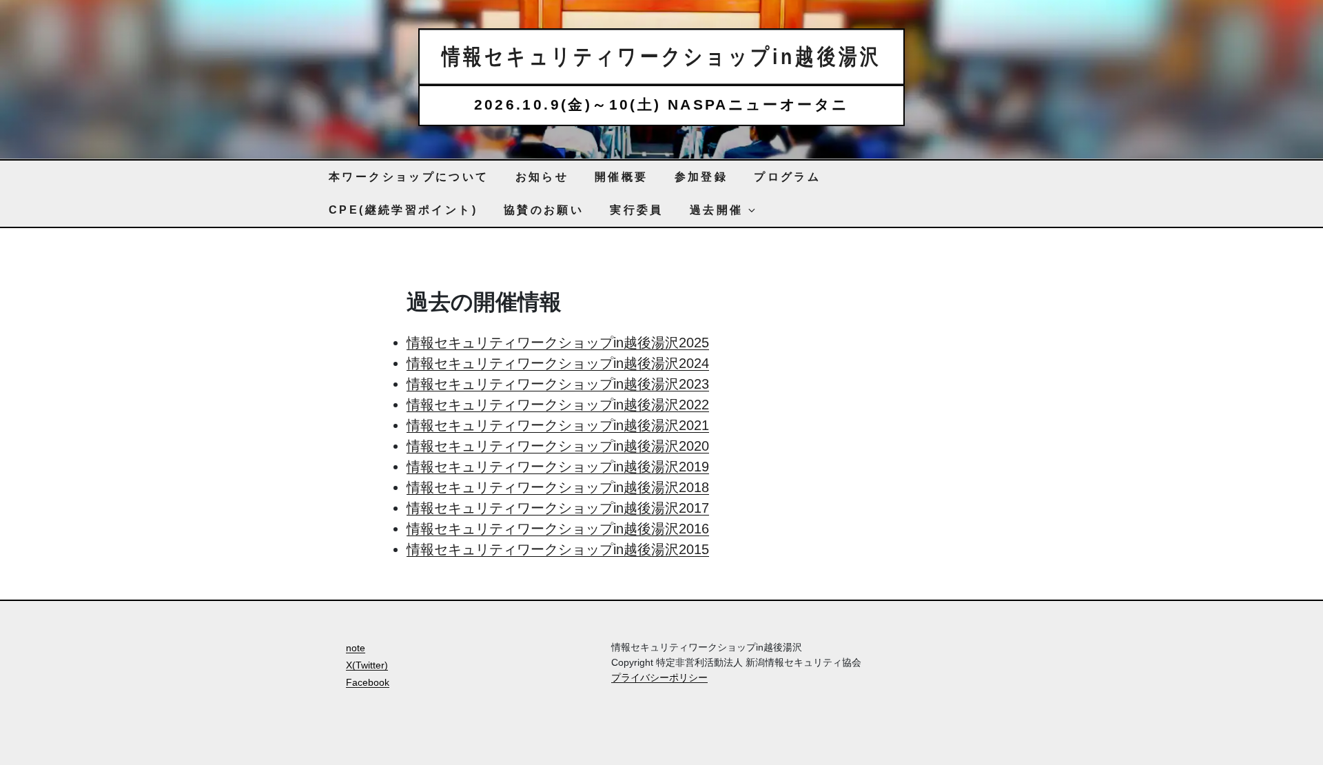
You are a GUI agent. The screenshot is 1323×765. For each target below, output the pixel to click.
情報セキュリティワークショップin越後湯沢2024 (558, 363)
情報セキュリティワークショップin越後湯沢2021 (558, 425)
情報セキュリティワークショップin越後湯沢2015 (558, 549)
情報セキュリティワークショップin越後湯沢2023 (558, 383)
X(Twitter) (367, 665)
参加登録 (701, 177)
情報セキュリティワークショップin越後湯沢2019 (558, 466)
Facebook (367, 682)
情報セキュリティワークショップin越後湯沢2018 (558, 487)
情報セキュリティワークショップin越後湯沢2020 (558, 445)
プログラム (787, 177)
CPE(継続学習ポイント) (403, 210)
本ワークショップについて (409, 177)
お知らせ (542, 177)
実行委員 (637, 210)
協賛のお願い (544, 210)
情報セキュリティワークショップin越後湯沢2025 (558, 342)
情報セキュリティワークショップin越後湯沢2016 (558, 528)
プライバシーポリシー (659, 677)
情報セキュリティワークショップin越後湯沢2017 (558, 508)
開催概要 (621, 177)
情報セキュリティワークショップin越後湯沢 (662, 56)
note (355, 647)
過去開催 (716, 210)
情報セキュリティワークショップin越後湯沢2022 (558, 404)
